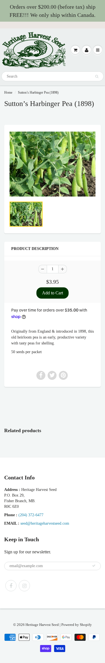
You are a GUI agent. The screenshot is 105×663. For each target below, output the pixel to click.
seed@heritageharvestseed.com (44, 523)
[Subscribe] (94, 565)
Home (8, 92)
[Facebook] (11, 585)
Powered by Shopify (76, 625)
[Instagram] (24, 585)
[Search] (97, 76)
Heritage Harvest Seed (42, 625)
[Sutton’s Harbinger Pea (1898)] (52, 164)
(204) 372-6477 (30, 515)
